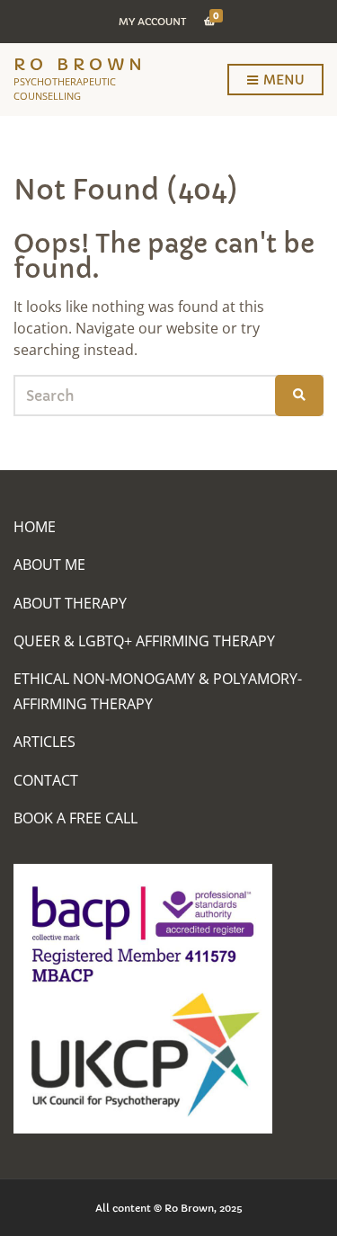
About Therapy (70, 603)
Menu (282, 80)
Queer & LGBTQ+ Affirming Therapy (144, 641)
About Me (49, 564)
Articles (44, 741)
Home (34, 527)
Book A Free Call (75, 818)
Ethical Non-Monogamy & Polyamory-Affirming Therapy (157, 691)
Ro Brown (79, 64)
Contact (45, 780)
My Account (152, 21)
